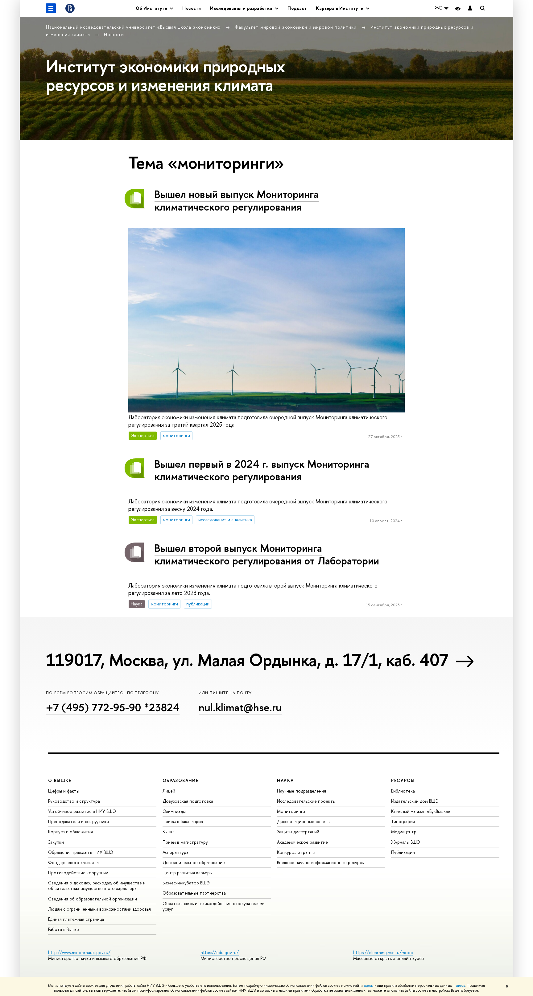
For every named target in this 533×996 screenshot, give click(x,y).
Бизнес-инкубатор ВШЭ (186, 883)
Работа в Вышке (63, 929)
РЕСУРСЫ (403, 780)
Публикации (403, 852)
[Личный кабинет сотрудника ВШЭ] (470, 8)
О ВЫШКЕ (60, 780)
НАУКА (285, 780)
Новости (191, 8)
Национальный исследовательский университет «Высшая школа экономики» (134, 27)
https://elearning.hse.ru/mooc (383, 952)
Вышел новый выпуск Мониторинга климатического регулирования (237, 200)
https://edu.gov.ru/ (219, 952)
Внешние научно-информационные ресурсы (321, 862)
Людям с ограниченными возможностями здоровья (99, 909)
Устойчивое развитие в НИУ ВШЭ (82, 811)
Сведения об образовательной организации (92, 899)
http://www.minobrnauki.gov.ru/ (79, 952)
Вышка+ (170, 831)
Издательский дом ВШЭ (415, 801)
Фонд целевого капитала (73, 862)
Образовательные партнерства (194, 893)
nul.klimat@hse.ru (240, 707)
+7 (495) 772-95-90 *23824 (113, 707)
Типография (403, 821)
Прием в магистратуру (185, 842)
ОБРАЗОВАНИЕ (180, 780)
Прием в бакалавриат (184, 821)
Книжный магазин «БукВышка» (420, 811)
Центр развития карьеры (188, 872)
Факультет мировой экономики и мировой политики (296, 27)
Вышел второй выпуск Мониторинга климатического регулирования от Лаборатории (267, 554)
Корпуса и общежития (70, 831)
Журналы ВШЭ (405, 842)
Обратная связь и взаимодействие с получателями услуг (214, 906)
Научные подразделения (301, 791)
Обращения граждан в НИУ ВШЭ (80, 852)
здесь (368, 985)
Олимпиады (174, 811)
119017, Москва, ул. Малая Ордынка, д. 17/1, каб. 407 (247, 659)
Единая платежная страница (76, 919)
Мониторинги (291, 811)
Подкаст (297, 8)
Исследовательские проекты (306, 801)
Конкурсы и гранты (296, 852)
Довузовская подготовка (188, 801)
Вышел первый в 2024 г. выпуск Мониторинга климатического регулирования (262, 470)
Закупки (56, 842)
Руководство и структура (74, 801)
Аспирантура (175, 852)
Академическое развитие (302, 842)
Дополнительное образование (194, 862)
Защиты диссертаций (298, 831)
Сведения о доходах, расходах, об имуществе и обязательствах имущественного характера (97, 885)
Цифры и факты (63, 791)
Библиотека (403, 791)
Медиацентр (403, 831)
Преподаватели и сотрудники (78, 821)
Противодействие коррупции (78, 872)
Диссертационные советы (303, 821)
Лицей (169, 791)
